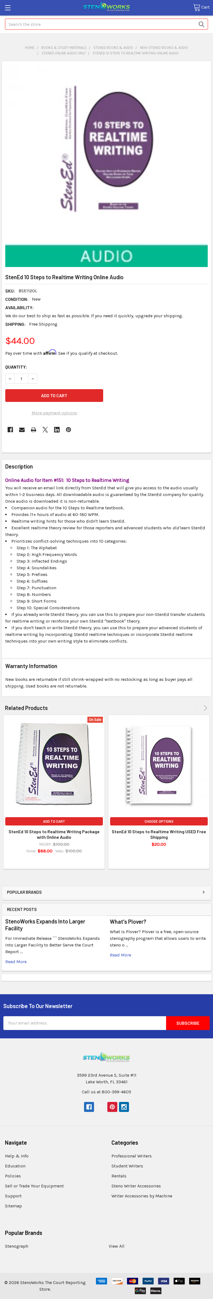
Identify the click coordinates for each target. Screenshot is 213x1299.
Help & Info (17, 1156)
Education (15, 1166)
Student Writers (127, 1166)
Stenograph (16, 1246)
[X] (45, 430)
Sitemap (13, 1206)
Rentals (118, 1176)
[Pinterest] (68, 430)
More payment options (54, 413)
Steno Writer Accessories (136, 1186)
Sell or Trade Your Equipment (34, 1186)
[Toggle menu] (7, 7)
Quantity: (16, 366)
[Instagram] (124, 1107)
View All (117, 1246)
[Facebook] (10, 430)
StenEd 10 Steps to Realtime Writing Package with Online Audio (54, 834)
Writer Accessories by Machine (141, 1196)
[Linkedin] (57, 430)
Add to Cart (54, 821)
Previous (197, 707)
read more (16, 961)
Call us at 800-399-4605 (106, 1091)
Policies (13, 1176)
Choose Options (158, 821)
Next (204, 707)
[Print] (34, 430)
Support (13, 1196)
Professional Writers (131, 1156)
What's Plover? (128, 921)
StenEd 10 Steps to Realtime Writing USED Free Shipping (159, 834)
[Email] (22, 430)
